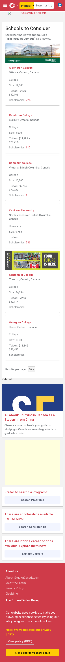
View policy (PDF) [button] (20, 641)
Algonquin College (20, 67)
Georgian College (20, 322)
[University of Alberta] (32, 16)
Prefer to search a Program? (26, 492)
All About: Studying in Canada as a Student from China (30, 417)
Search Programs (32, 500)
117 (28, 147)
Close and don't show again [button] (32, 652)
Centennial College (21, 274)
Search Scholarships (32, 526)
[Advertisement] (32, 462)
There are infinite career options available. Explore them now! (29, 543)
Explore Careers (32, 553)
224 (28, 100)
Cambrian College (20, 115)
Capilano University (21, 210)
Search (50, 5)
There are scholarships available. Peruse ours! (29, 516)
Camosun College (20, 163)
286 (28, 242)
